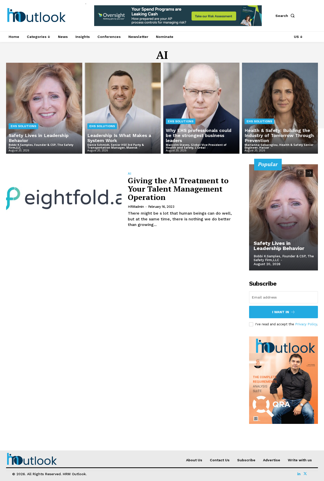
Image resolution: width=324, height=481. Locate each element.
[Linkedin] (299, 474)
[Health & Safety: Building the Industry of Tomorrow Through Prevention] (280, 108)
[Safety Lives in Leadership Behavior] (44, 108)
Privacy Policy (306, 324)
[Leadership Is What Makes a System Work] (123, 108)
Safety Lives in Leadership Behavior (279, 245)
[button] (286, 15)
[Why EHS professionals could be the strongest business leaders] (201, 108)
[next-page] (309, 173)
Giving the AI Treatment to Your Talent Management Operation (178, 188)
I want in (280, 312)
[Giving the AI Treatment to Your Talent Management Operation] (64, 199)
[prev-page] (300, 173)
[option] (178, 18)
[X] (305, 474)
